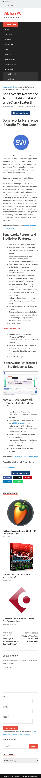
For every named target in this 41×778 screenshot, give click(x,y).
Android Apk (9, 44)
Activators (11, 79)
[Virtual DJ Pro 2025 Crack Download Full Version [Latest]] (20, 557)
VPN (6, 49)
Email (6, 707)
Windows (8, 39)
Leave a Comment (30, 106)
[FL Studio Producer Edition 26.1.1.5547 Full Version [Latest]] (20, 513)
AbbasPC (13, 13)
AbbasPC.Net (19, 776)
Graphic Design (10, 59)
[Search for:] (20, 746)
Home (7, 30)
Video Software (10, 64)
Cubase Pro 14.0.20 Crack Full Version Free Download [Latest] (18, 620)
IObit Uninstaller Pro (21, 423)
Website (6, 717)
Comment (7, 668)
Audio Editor (12, 87)
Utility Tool (12, 74)
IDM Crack (8, 35)
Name (6, 697)
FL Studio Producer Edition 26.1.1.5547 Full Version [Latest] (19, 532)
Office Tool (9, 69)
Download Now (20, 113)
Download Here (9, 467)
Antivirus (8, 54)
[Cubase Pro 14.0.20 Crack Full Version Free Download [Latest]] (20, 601)
